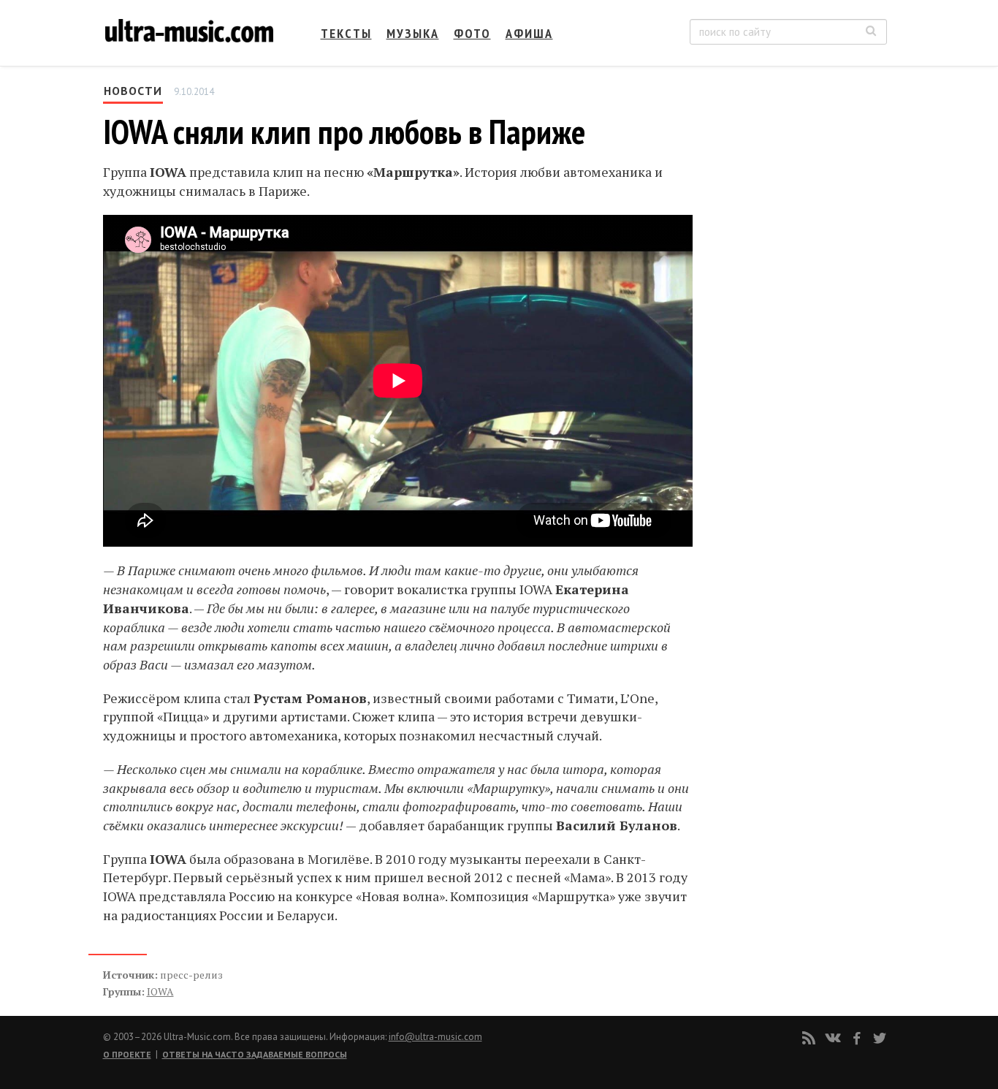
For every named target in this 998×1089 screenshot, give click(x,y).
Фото (472, 33)
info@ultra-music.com (435, 1037)
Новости (133, 90)
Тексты (346, 33)
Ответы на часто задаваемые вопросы (254, 1054)
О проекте (127, 1054)
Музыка (412, 33)
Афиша (529, 33)
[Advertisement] (798, 227)
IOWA (160, 991)
